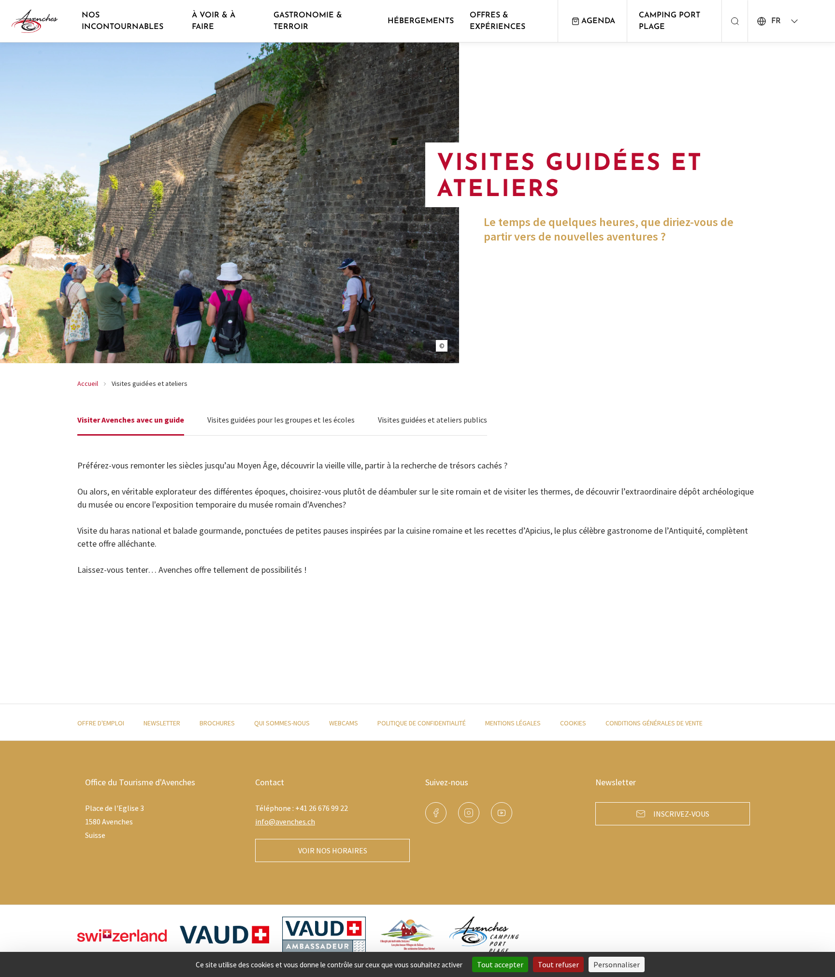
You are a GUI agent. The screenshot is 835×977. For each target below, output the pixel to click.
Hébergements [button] (421, 21)
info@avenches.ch (285, 821)
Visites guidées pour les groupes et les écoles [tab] (281, 420)
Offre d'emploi (100, 723)
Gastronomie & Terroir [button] (308, 21)
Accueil (87, 383)
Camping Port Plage (669, 21)
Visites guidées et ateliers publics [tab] (432, 420)
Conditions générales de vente (654, 723)
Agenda (598, 21)
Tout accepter (500, 964)
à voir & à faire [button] (213, 21)
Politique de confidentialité (421, 723)
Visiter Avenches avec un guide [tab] (130, 420)
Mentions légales (513, 723)
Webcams (343, 723)
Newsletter (162, 723)
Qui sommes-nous (282, 723)
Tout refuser (558, 964)
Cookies (573, 723)
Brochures (217, 723)
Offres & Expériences (497, 21)
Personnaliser (616, 964)
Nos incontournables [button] (122, 21)
